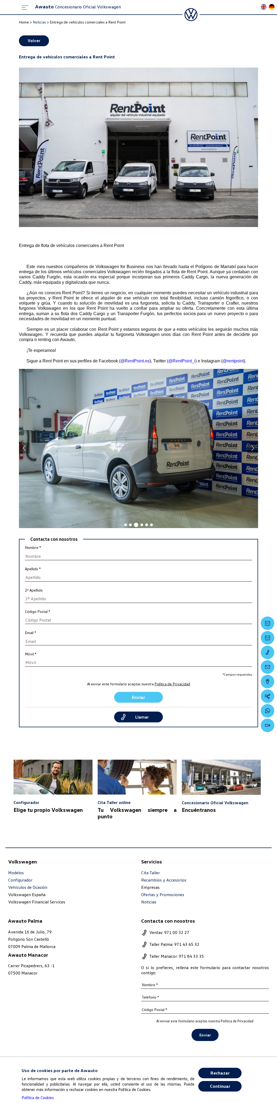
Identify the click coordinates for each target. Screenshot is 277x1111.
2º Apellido (34, 590)
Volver (34, 40)
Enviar (138, 697)
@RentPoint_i (181, 361)
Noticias (148, 902)
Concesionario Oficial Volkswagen (78, 6)
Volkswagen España (26, 894)
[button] (125, 524)
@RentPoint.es (135, 361)
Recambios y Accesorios (163, 880)
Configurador (20, 880)
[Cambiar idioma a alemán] (273, 7)
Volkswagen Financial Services (36, 902)
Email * (30, 632)
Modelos (16, 872)
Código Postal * (37, 611)
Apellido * (33, 569)
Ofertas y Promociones (162, 894)
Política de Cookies (38, 1097)
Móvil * (31, 654)
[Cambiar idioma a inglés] (265, 7)
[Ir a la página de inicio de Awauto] (190, 14)
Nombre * (33, 547)
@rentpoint (233, 361)
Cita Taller (150, 872)
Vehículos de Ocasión (27, 887)
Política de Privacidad (172, 684)
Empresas (150, 887)
